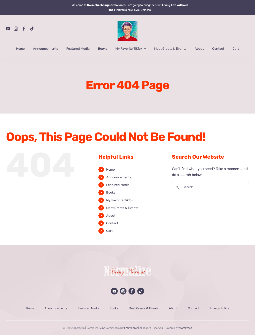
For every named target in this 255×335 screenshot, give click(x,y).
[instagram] (16, 29)
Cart (109, 231)
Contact (112, 223)
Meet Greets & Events (122, 208)
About (110, 215)
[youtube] (8, 29)
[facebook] (24, 29)
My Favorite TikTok (119, 200)
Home (110, 169)
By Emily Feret (129, 327)
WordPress (185, 327)
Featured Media (117, 185)
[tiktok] (32, 29)
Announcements (118, 177)
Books (110, 192)
